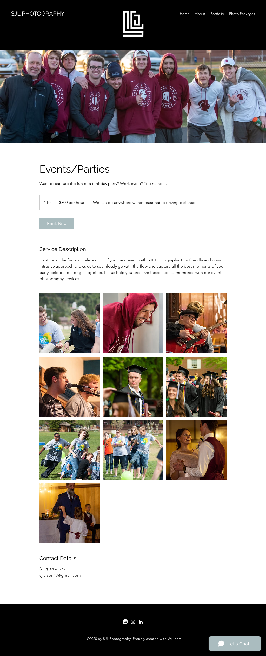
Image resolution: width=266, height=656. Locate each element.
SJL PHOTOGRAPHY (37, 13)
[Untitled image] (69, 323)
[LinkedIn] (140, 621)
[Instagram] (133, 621)
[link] (56, 223)
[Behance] (125, 621)
